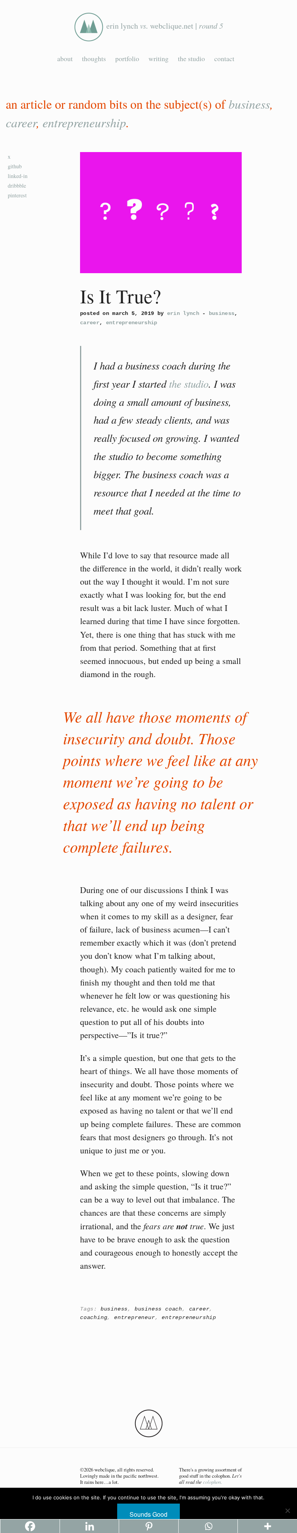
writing (158, 58)
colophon (212, 1481)
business (249, 104)
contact (224, 58)
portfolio (127, 58)
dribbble (17, 185)
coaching (93, 1317)
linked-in (17, 176)
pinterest (17, 195)
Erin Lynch (183, 314)
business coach (158, 1309)
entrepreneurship (84, 122)
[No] (287, 1510)
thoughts (94, 58)
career (21, 122)
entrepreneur (134, 1317)
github (15, 166)
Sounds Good (148, 1514)
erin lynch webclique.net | (164, 26)
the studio (191, 58)
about (65, 58)
